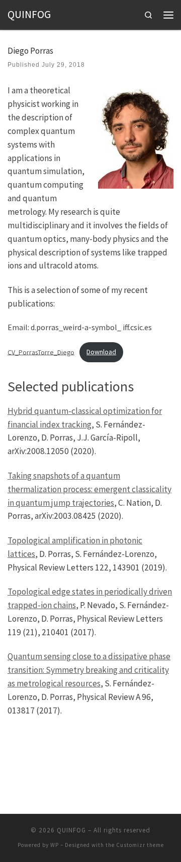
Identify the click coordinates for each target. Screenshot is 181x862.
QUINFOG (71, 830)
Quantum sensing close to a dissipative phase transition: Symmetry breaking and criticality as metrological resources (89, 670)
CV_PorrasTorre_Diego (41, 351)
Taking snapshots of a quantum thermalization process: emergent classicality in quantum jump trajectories (89, 489)
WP (54, 844)
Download (101, 351)
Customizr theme (140, 844)
